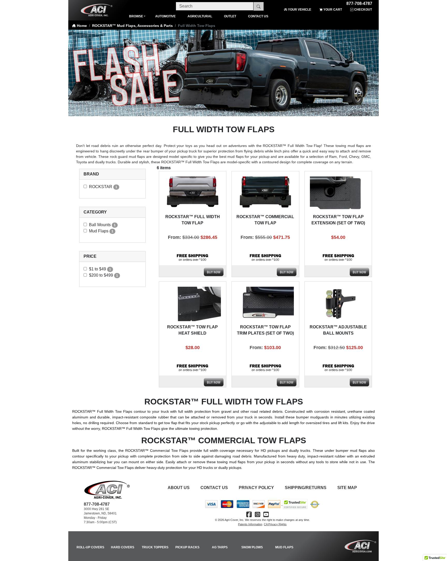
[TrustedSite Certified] (295, 504)
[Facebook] (249, 514)
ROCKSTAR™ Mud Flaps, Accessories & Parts (132, 26)
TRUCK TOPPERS (155, 547)
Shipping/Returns (305, 487)
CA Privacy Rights (275, 524)
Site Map (347, 487)
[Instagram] (257, 514)
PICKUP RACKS (187, 547)
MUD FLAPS (284, 547)
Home (81, 26)
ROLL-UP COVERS (90, 547)
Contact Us (214, 487)
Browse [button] (136, 16)
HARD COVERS (122, 547)
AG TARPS (220, 547)
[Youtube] (266, 514)
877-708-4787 (359, 2)
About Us (179, 487)
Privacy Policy (256, 487)
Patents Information (250, 524)
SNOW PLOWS (252, 547)
